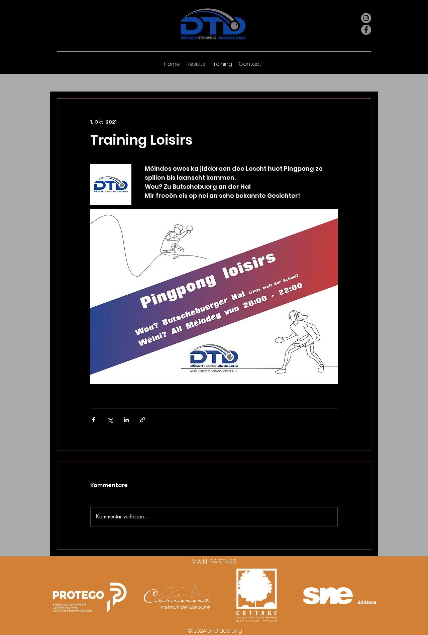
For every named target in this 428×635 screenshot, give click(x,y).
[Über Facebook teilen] (93, 420)
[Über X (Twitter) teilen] (110, 420)
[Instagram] (366, 18)
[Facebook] (366, 30)
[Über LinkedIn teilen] (126, 420)
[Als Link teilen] (142, 420)
